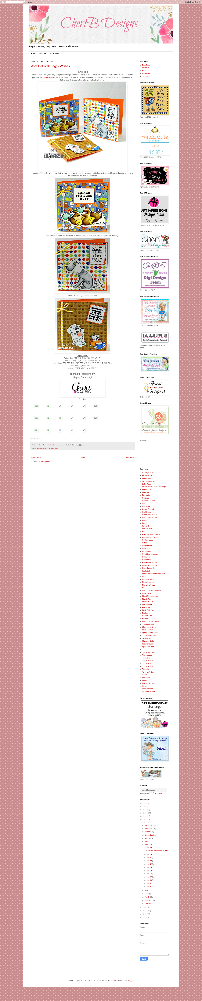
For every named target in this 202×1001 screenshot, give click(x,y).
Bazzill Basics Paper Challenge (154, 487)
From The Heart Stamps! (151, 534)
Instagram (146, 73)
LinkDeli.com (34, 438)
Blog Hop (145, 492)
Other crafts (146, 593)
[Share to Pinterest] (82, 445)
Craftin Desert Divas (149, 515)
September (149, 835)
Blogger (130, 981)
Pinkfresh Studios (148, 602)
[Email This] (71, 445)
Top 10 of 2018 (147, 666)
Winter (144, 686)
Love (144, 577)
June (147, 845)
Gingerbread (147, 546)
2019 (145, 816)
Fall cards (146, 526)
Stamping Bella (148, 641)
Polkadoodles (147, 605)
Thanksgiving (147, 655)
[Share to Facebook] (79, 445)
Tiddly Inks (146, 658)
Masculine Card (148, 582)
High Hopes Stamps (149, 563)
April (146, 894)
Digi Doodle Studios (149, 518)
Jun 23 (149, 861)
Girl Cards (146, 549)
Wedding (145, 680)
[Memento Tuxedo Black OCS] (72, 407)
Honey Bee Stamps (149, 565)
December (149, 825)
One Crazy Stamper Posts (151, 590)
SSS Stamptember (149, 635)
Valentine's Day (148, 672)
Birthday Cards (147, 489)
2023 (145, 803)
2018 (145, 819)
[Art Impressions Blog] (154, 727)
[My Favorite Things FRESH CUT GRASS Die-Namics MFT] (36, 431)
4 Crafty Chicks (147, 473)
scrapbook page (148, 624)
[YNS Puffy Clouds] (60, 419)
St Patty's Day (147, 638)
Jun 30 (149, 847)
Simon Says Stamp (149, 627)
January (148, 904)
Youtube (145, 76)
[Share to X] (77, 445)
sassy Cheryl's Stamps (150, 621)
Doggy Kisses (49, 77)
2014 (145, 914)
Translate (158, 793)
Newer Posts (36, 458)
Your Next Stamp (148, 692)
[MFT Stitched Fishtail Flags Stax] (84, 419)
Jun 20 (149, 864)
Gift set (144, 543)
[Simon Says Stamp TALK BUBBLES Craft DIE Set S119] (72, 419)
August (147, 838)
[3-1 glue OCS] (72, 431)
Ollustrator (113, 981)
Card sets (145, 498)
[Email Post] (67, 445)
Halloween (146, 557)
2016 (145, 907)
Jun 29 (149, 854)
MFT (144, 588)
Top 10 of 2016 (147, 661)
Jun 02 (149, 883)
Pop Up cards (147, 607)
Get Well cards (53, 448)
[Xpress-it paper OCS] (84, 407)
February (148, 900)
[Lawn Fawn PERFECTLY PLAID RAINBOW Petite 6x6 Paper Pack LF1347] (48, 407)
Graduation (146, 551)
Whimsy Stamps (148, 683)
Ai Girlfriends (147, 475)
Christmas (146, 506)
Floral (144, 532)
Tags (144, 650)
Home (33, 54)
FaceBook (146, 65)
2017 (145, 823)
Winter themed (147, 689)
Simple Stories (147, 630)
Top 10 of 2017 (147, 664)
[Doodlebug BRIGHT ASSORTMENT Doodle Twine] (84, 431)
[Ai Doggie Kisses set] (36, 407)
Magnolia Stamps (148, 579)
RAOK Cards (147, 616)
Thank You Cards (148, 652)
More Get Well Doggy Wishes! (51, 66)
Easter (144, 520)
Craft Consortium (148, 512)
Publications (55, 54)
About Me (42, 54)
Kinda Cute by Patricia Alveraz (153, 574)
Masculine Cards (148, 585)
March (147, 897)
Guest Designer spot (149, 554)
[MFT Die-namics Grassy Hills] (48, 431)
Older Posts (129, 458)
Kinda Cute (146, 571)
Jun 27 (149, 858)
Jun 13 (149, 874)
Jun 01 (149, 887)
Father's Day (147, 529)
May (146, 891)
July (146, 842)
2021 (145, 810)
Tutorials (145, 669)
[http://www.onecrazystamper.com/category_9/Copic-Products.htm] (95, 407)
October (148, 832)
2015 (145, 911)
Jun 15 (149, 870)
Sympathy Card (148, 647)
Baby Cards (146, 484)
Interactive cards (148, 568)
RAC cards (146, 613)
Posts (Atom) (45, 462)
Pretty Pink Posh (148, 610)
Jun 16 (149, 867)
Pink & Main (146, 599)
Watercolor (146, 678)
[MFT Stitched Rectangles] (95, 419)
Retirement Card (148, 619)
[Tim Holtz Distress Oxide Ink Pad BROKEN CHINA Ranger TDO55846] (36, 419)
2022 (145, 806)
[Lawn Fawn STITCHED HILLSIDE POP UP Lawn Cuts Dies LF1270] (60, 431)
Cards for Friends (148, 501)
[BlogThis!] (74, 445)
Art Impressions (42, 448)
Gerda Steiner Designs (150, 537)
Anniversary (146, 478)
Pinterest (145, 68)
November (149, 829)
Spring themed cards (150, 633)
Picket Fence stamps (150, 596)
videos (144, 675)
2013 (145, 917)
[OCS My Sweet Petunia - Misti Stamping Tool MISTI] (60, 407)
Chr (143, 503)
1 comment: (60, 445)
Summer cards (147, 644)
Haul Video (146, 560)
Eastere (145, 523)
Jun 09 (149, 877)
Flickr (144, 71)
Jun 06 (149, 880)
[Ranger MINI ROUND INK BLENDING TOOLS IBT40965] (48, 419)
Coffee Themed (148, 509)
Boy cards (146, 495)
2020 (145, 813)
